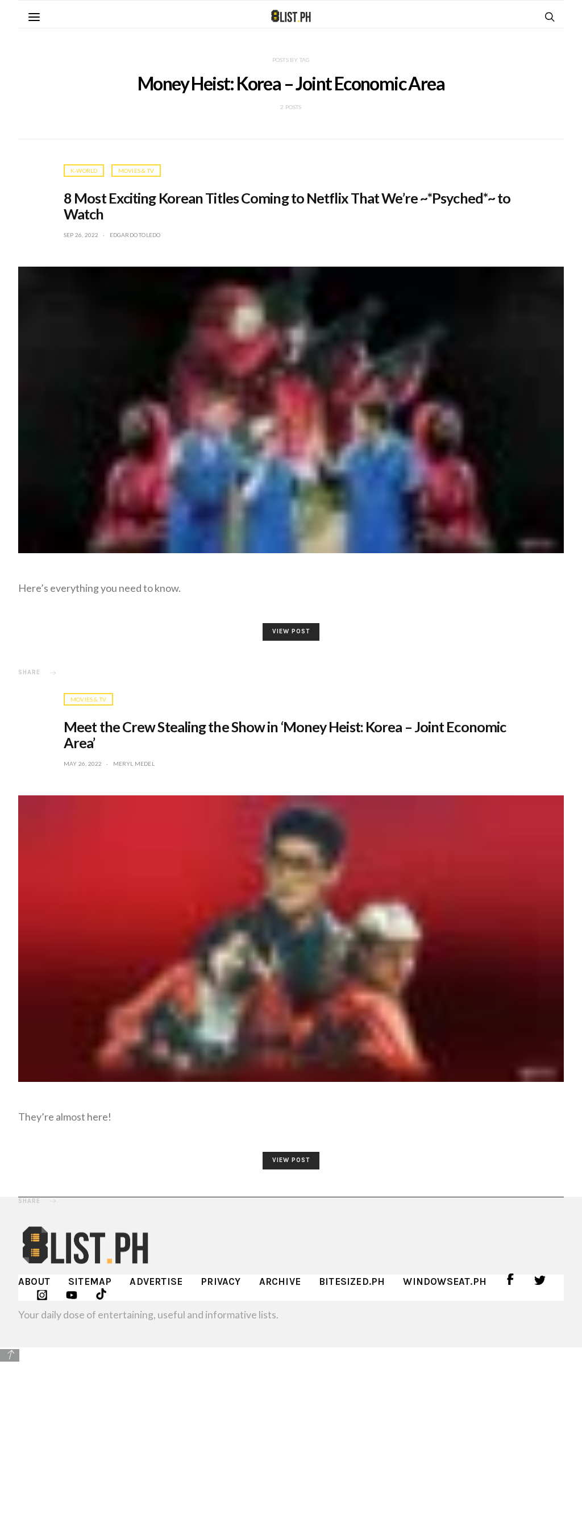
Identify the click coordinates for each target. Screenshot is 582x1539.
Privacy (220, 1281)
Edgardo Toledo (135, 234)
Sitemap (89, 1281)
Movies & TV (136, 170)
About (34, 1281)
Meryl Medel (134, 763)
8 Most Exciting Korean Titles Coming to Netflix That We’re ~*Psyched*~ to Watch (287, 205)
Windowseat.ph (445, 1281)
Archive (280, 1281)
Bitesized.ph (352, 1281)
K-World (83, 170)
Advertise (156, 1281)
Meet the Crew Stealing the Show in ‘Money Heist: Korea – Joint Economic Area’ (285, 734)
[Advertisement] (291, 1442)
